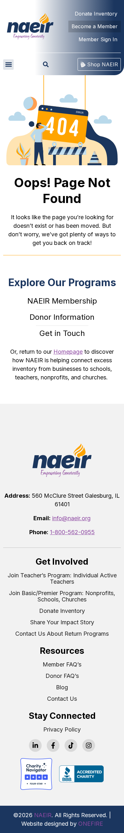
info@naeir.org (71, 518)
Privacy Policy (62, 729)
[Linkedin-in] (35, 745)
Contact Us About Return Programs (62, 634)
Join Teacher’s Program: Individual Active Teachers (62, 578)
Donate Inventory (62, 611)
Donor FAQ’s (62, 676)
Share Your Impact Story (62, 622)
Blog (62, 687)
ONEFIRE (90, 823)
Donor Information (62, 317)
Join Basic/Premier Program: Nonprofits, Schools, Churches (62, 596)
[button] (8, 64)
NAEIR (43, 815)
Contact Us (62, 699)
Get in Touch (62, 333)
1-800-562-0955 (72, 532)
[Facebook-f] (53, 745)
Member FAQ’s (62, 664)
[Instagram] (88, 745)
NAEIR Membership (62, 300)
